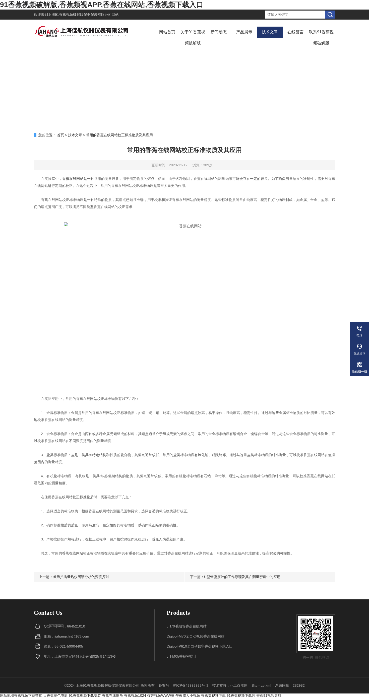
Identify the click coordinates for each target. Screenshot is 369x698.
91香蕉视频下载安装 (85, 695)
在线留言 (295, 32)
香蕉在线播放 (112, 695)
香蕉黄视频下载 (213, 695)
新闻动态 (219, 32)
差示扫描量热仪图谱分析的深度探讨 (81, 577)
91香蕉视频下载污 (241, 695)
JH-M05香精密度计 (182, 656)
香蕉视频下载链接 (28, 695)
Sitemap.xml (261, 685)
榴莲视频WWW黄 (160, 695)
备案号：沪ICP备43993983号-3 (183, 685)
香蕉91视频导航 (268, 695)
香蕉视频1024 (135, 695)
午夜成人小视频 (187, 695)
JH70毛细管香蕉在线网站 (187, 626)
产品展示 (244, 32)
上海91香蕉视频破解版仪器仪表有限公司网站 (83, 15)
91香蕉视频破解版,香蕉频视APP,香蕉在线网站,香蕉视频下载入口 (101, 5)
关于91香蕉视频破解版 (192, 37)
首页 (60, 135)
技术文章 (270, 32)
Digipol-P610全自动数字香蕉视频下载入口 (200, 646)
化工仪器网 (239, 685)
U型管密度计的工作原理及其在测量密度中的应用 (242, 577)
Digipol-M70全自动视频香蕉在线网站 (195, 636)
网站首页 (167, 32)
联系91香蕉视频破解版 (321, 37)
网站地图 (7, 695)
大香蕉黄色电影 (55, 695)
